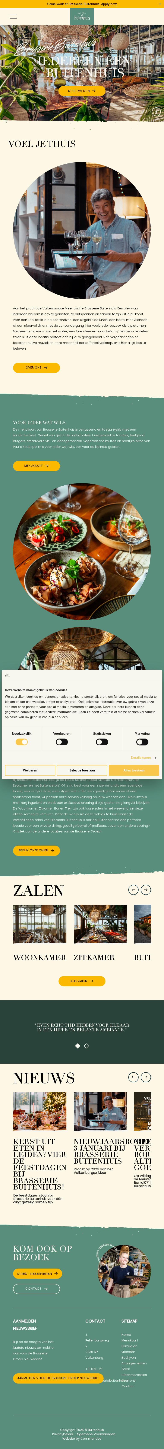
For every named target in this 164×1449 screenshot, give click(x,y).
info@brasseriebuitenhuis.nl (107, 1380)
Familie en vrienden (129, 1349)
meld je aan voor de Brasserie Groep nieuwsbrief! (33, 1353)
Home (126, 1335)
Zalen (126, 1369)
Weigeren (30, 770)
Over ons (34, 367)
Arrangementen (134, 1363)
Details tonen (141, 757)
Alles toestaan (134, 770)
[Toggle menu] (13, 16)
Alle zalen (78, 981)
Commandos (91, 1438)
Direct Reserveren (34, 1273)
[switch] (62, 742)
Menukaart (33, 466)
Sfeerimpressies (134, 1375)
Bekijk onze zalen (33, 850)
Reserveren (79, 91)
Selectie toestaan (82, 770)
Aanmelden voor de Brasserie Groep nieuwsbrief (58, 1378)
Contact (33, 1288)
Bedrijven (129, 1358)
